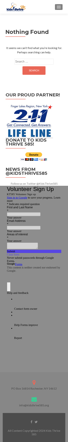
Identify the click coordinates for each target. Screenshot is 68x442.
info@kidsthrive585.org (34, 405)
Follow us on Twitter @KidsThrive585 (34, 183)
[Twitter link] (36, 422)
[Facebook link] (31, 422)
